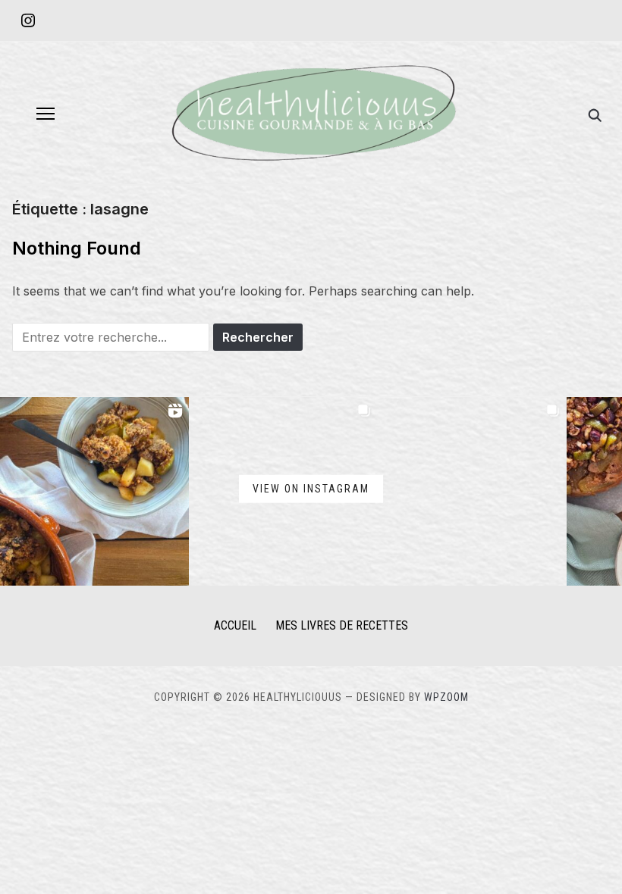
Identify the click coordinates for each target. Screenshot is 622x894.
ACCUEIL (235, 625)
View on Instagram (311, 489)
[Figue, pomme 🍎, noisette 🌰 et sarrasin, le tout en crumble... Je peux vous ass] (94, 491)
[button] (45, 113)
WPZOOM (446, 697)
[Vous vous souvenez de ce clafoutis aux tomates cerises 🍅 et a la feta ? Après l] (472, 491)
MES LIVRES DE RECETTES (341, 625)
